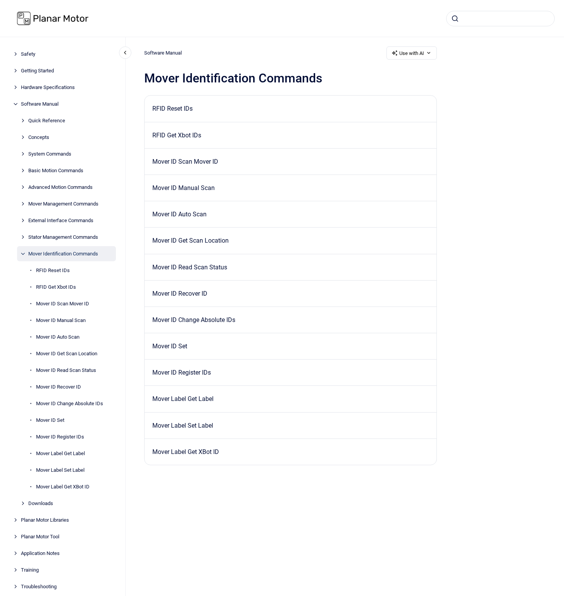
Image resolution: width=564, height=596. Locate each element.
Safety (28, 54)
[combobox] (500, 18)
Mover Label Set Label (60, 470)
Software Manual (40, 104)
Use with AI (411, 53)
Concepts (38, 137)
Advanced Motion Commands (60, 187)
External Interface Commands (60, 220)
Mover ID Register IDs (60, 437)
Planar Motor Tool (40, 536)
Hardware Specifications (48, 87)
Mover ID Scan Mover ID (62, 304)
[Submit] (455, 18)
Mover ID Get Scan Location (66, 353)
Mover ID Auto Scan (57, 337)
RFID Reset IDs (53, 270)
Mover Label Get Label (60, 453)
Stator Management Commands (63, 237)
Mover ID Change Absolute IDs (69, 403)
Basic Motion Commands (55, 170)
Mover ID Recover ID (58, 387)
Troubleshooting (39, 586)
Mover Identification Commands (63, 254)
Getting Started (37, 71)
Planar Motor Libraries (45, 520)
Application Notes (40, 553)
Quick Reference (46, 120)
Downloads (40, 503)
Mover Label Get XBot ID (63, 487)
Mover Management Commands (63, 204)
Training (30, 570)
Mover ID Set (50, 420)
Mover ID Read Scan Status (66, 370)
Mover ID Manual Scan (61, 320)
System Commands (49, 154)
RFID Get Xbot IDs (56, 287)
